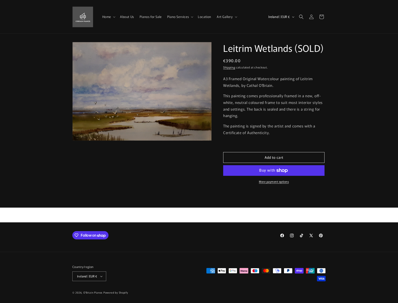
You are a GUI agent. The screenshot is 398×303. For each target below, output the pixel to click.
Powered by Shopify (115, 292)
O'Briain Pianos (93, 292)
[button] (108, 16)
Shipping (229, 67)
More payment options (274, 181)
